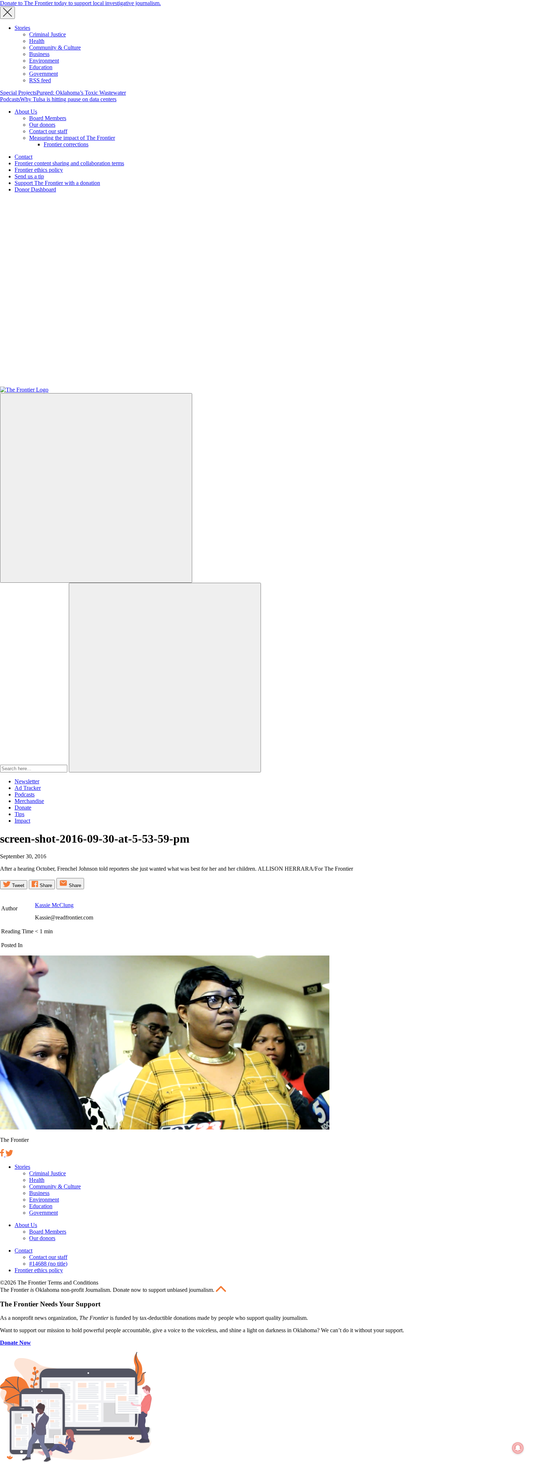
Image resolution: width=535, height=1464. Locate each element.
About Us (26, 111)
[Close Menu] (7, 13)
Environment (44, 61)
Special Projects (18, 93)
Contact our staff (48, 131)
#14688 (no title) (48, 1264)
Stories (22, 28)
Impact (22, 821)
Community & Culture (55, 47)
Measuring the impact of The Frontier (72, 138)
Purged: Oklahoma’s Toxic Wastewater (81, 93)
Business (39, 54)
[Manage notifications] (518, 1448)
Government (43, 74)
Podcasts (10, 99)
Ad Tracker (28, 788)
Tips (19, 814)
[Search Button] (165, 677)
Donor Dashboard (35, 189)
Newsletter (27, 781)
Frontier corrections (66, 144)
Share (45, 885)
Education (40, 67)
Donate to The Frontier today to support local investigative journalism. (80, 3)
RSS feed (40, 80)
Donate (23, 807)
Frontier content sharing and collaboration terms (69, 163)
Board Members (47, 118)
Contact (23, 157)
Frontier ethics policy (39, 170)
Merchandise (29, 801)
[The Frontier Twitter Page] (9, 1154)
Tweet (17, 885)
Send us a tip (29, 176)
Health (36, 41)
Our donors (42, 125)
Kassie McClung (54, 905)
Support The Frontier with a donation (57, 183)
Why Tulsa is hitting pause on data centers (68, 99)
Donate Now (15, 1343)
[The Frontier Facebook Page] (2, 1154)
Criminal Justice (47, 34)
